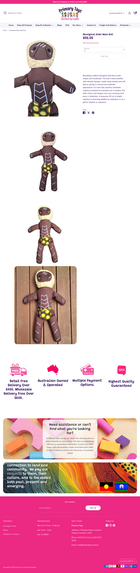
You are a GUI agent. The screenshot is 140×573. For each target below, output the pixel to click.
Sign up (93, 508)
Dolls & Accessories (92, 43)
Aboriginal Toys (9, 526)
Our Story (77, 25)
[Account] (129, 13)
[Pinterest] (114, 525)
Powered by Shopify (29, 567)
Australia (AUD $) (115, 13)
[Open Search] (5, 13)
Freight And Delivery (107, 25)
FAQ (67, 25)
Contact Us (91, 25)
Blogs (59, 25)
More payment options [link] (104, 68)
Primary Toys (19, 567)
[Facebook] (107, 525)
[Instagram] (110, 525)
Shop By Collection (44, 25)
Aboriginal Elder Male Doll (17, 30)
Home (11, 25)
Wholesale (124, 25)
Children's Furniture (11, 534)
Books (5, 530)
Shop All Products (24, 25)
